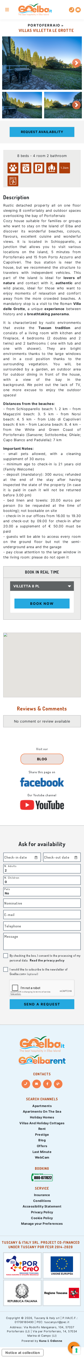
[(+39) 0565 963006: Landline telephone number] (71, 10)
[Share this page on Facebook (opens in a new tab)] (42, 782)
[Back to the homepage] (35, 9)
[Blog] (58, 1084)
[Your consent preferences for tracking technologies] (76, 1350)
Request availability (42, 132)
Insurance (42, 1195)
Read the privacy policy (47, 960)
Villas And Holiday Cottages (42, 1123)
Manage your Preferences (42, 1223)
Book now (42, 603)
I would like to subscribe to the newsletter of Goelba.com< (39, 971)
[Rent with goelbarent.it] (42, 1060)
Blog (42, 1140)
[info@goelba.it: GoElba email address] (78, 10)
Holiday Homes (42, 1117)
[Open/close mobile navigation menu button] (7, 9)
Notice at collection (22, 1352)
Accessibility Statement (42, 1206)
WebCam (42, 1157)
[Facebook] (47, 1084)
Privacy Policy (42, 1212)
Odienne (56, 1340)
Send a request (42, 1004)
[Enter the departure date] (76, 857)
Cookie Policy (42, 1218)
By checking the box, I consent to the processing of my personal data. (45, 957)
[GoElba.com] (42, 1044)
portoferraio (44, 25)
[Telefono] (25, 1084)
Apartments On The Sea (42, 1111)
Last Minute (42, 1152)
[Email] (36, 1084)
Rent (42, 1129)
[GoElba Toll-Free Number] (42, 1178)
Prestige (42, 1134)
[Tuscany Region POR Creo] (22, 1265)
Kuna (43, 1340)
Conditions (42, 1201)
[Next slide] (76, 63)
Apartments (42, 1106)
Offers (42, 1146)
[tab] (22, 105)
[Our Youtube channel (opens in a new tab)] (42, 804)
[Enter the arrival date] (36, 857)
